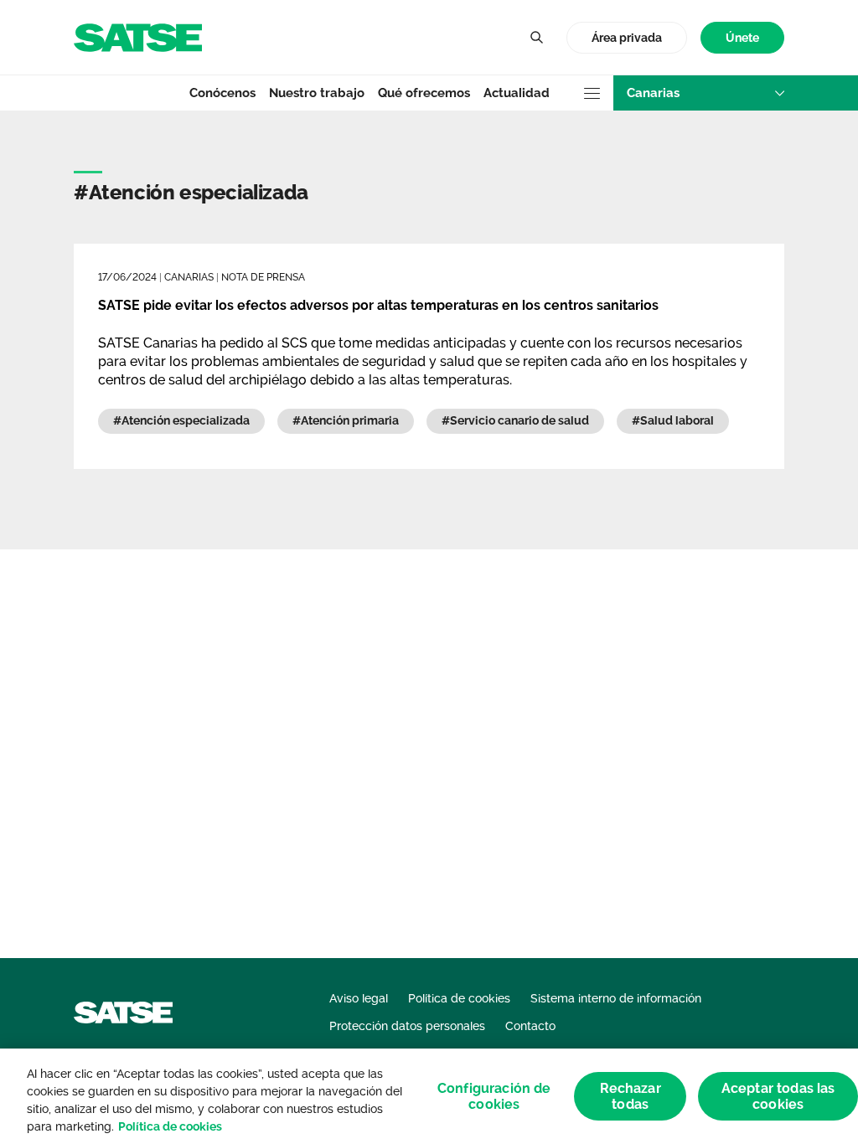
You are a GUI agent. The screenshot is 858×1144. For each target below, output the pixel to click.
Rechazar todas (630, 1096)
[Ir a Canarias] (138, 36)
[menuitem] (742, 38)
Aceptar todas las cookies (778, 1096)
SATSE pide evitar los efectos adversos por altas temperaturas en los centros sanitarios (378, 305)
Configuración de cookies (494, 1096)
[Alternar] (536, 37)
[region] (429, 1096)
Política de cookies (170, 1126)
